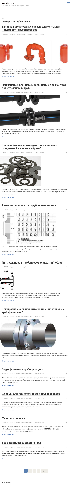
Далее (44, 471)
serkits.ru (8, 3)
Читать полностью (8, 77)
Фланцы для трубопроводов (24, 34)
